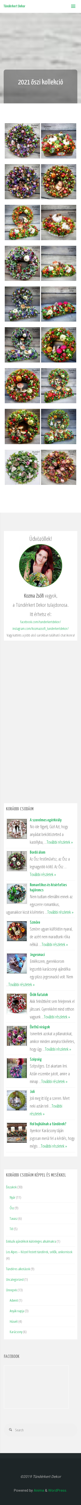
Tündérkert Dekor (14, 6)
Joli (32, 1092)
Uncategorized (15, 1279)
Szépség (36, 1059)
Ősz (12, 1207)
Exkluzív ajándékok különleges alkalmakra (31, 1241)
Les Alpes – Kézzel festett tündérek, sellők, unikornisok (39, 1251)
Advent (14, 1300)
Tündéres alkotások (18, 1268)
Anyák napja (17, 1310)
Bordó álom (37, 852)
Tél (11, 1228)
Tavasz (13, 1218)
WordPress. (57, 1490)
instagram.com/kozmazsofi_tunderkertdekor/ (41, 628)
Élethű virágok (40, 1027)
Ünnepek (11, 1289)
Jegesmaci (37, 955)
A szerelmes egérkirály (46, 820)
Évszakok (11, 1186)
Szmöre (35, 922)
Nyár (12, 1197)
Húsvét (14, 1321)
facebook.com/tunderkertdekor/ (40, 621)
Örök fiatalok (39, 995)
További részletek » (60, 842)
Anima (38, 1490)
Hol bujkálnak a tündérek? (48, 1124)
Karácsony (16, 1331)
